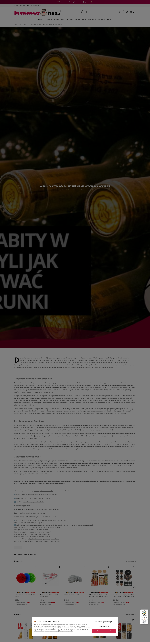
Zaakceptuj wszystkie (104, 631)
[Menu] (147, 611)
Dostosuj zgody (104, 626)
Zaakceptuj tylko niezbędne (104, 622)
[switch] (144, 622)
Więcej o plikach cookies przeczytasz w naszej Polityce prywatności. (61, 630)
